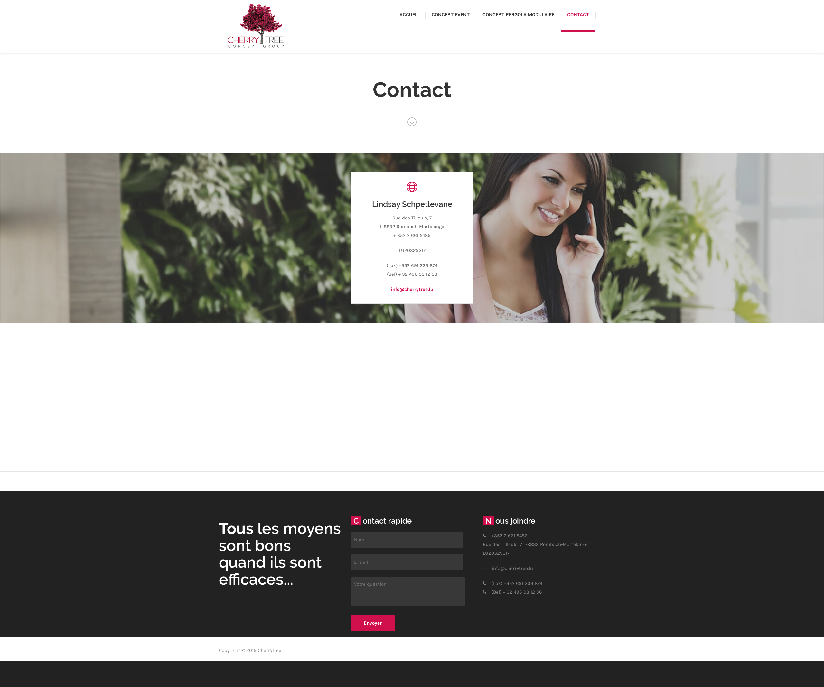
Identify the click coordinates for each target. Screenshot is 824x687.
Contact (578, 15)
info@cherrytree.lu (412, 289)
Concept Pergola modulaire (518, 15)
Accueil (409, 15)
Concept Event (451, 15)
